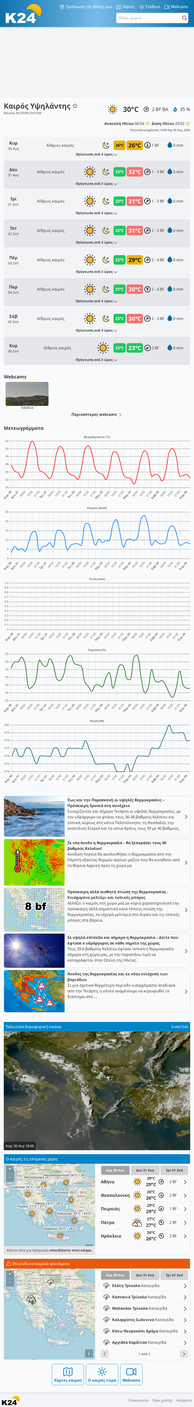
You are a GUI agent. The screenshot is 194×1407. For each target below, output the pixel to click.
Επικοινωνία (138, 1400)
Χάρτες (128, 6)
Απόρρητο (184, 1400)
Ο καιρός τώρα (102, 1380)
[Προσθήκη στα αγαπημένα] (75, 106)
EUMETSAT (180, 1027)
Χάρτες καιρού (68, 1380)
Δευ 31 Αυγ (145, 1170)
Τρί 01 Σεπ (174, 1170)
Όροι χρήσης (162, 1400)
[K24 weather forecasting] (23, 13)
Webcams (179, 6)
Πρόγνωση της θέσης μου (88, 6)
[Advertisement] (97, 62)
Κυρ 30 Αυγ (115, 1170)
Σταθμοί (152, 6)
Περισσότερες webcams (94, 414)
